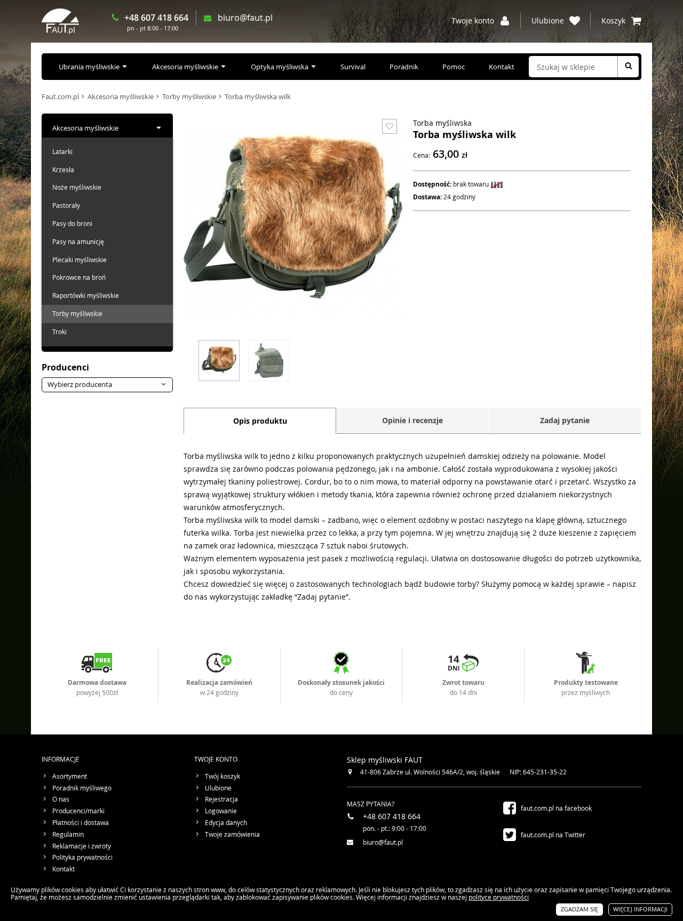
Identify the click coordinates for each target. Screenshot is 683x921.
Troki (59, 331)
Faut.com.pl (60, 96)
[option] (219, 359)
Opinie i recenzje (412, 420)
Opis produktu (260, 421)
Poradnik (404, 66)
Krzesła (63, 169)
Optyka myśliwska (279, 66)
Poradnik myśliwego (82, 788)
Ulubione (218, 788)
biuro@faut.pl (245, 18)
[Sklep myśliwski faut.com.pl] (60, 21)
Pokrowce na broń (79, 277)
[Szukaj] (628, 66)
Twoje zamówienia (232, 834)
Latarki (62, 151)
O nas (60, 799)
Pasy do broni (72, 223)
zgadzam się (579, 909)
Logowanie (221, 811)
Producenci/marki (78, 811)
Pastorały (66, 205)
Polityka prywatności (82, 857)
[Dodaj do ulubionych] (389, 126)
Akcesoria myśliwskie (185, 66)
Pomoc (453, 66)
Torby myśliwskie (189, 96)
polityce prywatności (498, 897)
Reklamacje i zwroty (81, 846)
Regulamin (68, 834)
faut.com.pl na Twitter (553, 834)
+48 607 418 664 (156, 17)
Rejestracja (221, 799)
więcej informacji (640, 909)
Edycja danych (226, 823)
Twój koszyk (222, 776)
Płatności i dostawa (80, 823)
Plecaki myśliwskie (79, 259)
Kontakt (501, 66)
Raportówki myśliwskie (85, 295)
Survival (353, 66)
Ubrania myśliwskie (89, 66)
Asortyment (69, 776)
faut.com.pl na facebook (556, 808)
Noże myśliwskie (76, 187)
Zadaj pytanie (565, 420)
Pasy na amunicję (78, 241)
